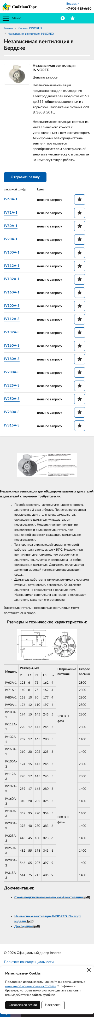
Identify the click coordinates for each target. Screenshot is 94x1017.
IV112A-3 (12, 319)
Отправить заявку (25, 177)
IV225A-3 (12, 385)
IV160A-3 (12, 345)
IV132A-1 (12, 279)
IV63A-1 (10, 199)
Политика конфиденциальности (29, 962)
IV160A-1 (12, 292)
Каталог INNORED (30, 28)
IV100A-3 (12, 306)
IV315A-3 (12, 425)
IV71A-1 (10, 212)
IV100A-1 (12, 252)
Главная (8, 28)
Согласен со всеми (23, 1005)
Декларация (23, 926)
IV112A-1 (12, 266)
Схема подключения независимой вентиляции (48, 897)
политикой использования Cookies (30, 986)
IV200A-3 (12, 372)
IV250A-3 (12, 399)
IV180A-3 (12, 359)
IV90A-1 (10, 239)
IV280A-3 (12, 412)
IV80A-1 (10, 226)
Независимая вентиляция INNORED (31, 33)
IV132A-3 (12, 332)
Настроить (53, 1005)
